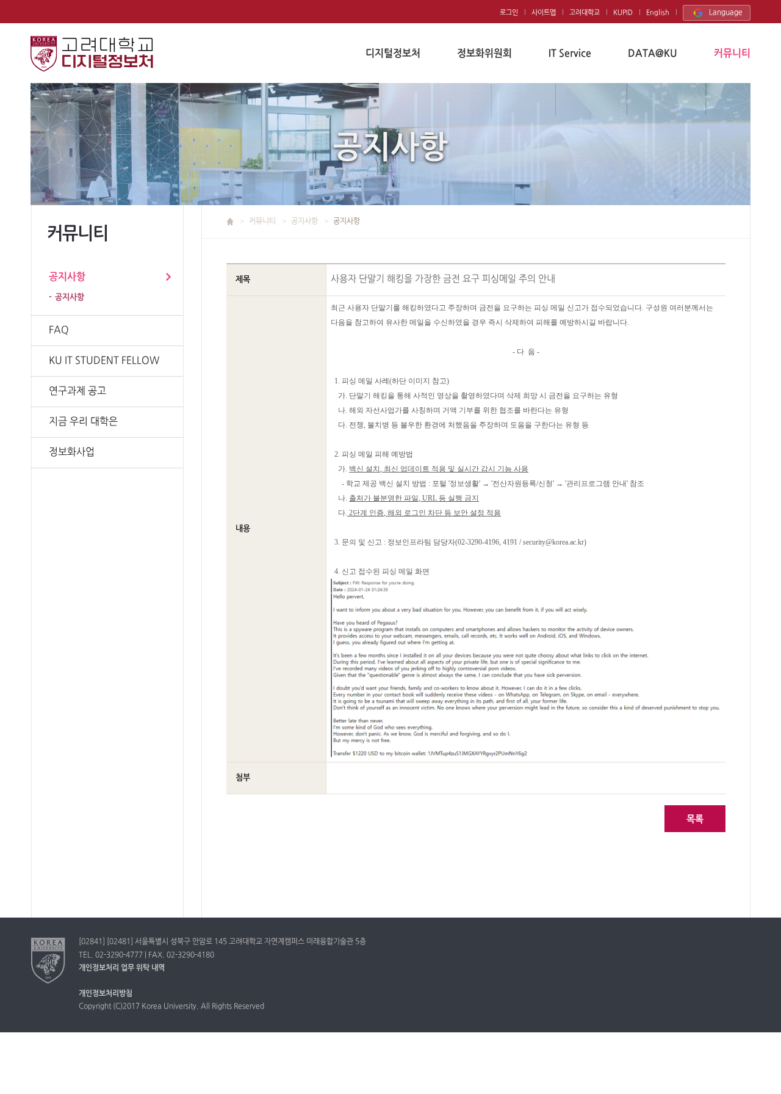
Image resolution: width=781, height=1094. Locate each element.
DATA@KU (652, 53)
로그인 (509, 12)
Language (726, 13)
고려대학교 (584, 12)
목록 (695, 819)
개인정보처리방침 (105, 994)
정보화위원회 (484, 53)
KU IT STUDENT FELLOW (104, 360)
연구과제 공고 (77, 391)
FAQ (59, 330)
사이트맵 (543, 12)
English (657, 12)
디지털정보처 (392, 53)
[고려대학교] (49, 960)
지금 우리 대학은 (83, 421)
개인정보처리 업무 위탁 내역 (122, 968)
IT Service (570, 53)
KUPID (623, 12)
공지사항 (67, 277)
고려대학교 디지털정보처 (92, 53)
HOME (236, 221)
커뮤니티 (732, 53)
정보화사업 (72, 452)
